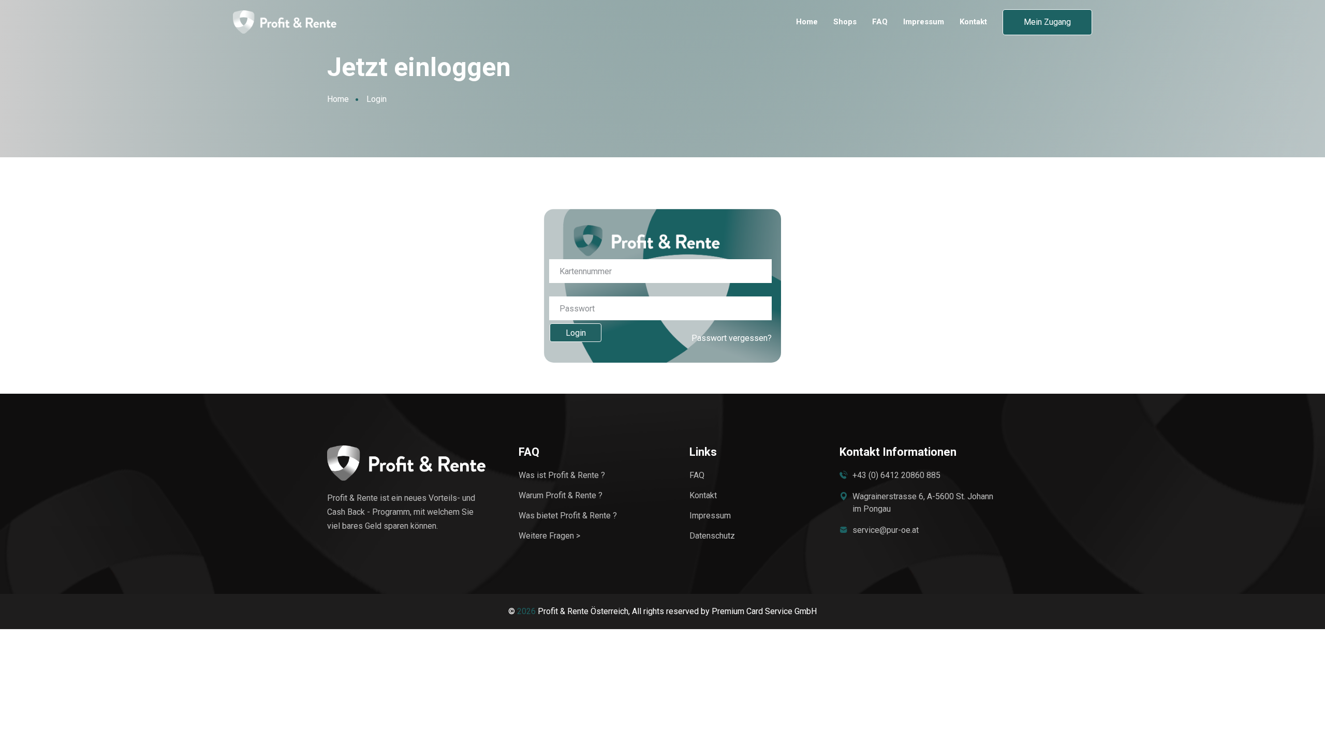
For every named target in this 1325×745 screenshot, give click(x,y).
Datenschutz (712, 536)
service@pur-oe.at (885, 530)
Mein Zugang (1047, 22)
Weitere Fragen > (549, 536)
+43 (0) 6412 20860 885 (896, 475)
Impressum (923, 22)
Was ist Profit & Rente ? (562, 475)
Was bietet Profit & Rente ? (568, 515)
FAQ (880, 22)
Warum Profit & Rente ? (560, 495)
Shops (845, 22)
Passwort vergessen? (731, 338)
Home (807, 22)
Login (576, 333)
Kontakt (973, 22)
